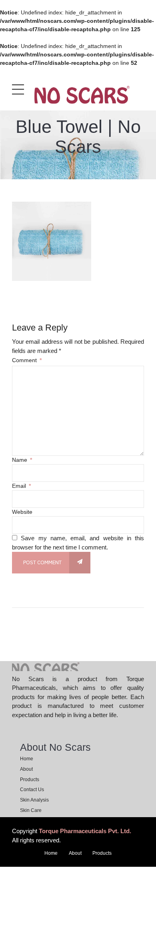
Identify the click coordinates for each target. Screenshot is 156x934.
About (26, 769)
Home (26, 759)
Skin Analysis (34, 800)
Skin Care (31, 810)
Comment (27, 360)
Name (22, 460)
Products (29, 779)
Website (22, 512)
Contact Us (32, 789)
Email (21, 486)
